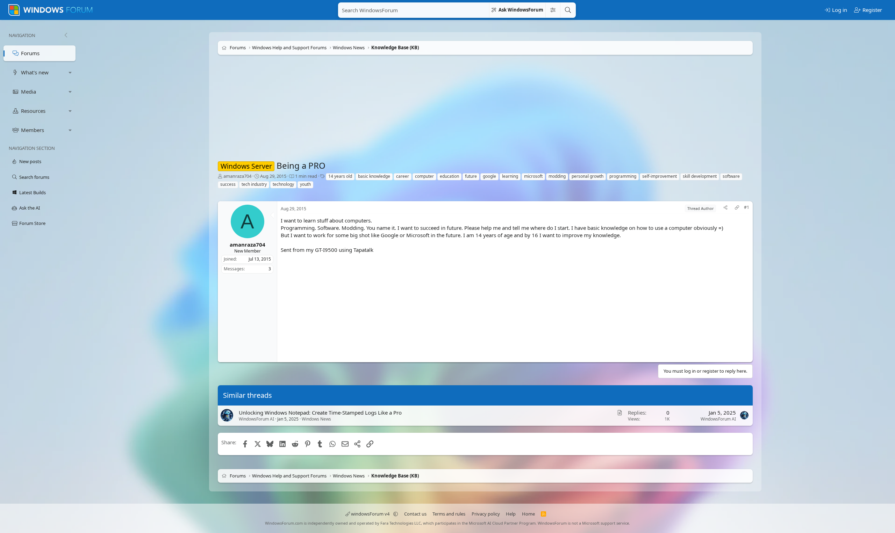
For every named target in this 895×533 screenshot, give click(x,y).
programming (622, 176)
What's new (35, 72)
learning (510, 176)
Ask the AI (29, 208)
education (449, 176)
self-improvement (659, 176)
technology (283, 184)
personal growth (587, 176)
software (731, 176)
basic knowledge (374, 176)
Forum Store (32, 223)
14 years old (340, 176)
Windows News (316, 419)
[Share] (725, 208)
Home (528, 514)
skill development (700, 176)
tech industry (254, 184)
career (402, 176)
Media (28, 91)
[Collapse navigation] (65, 35)
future (471, 176)
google (489, 176)
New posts (30, 161)
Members (32, 129)
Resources (33, 110)
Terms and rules (448, 514)
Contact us (415, 514)
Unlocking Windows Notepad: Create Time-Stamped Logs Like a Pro (320, 412)
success (228, 184)
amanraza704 (237, 176)
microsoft (533, 176)
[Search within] (552, 10)
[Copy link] (737, 208)
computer (424, 176)
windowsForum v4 (370, 514)
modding (557, 176)
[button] (70, 72)
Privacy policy (486, 514)
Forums (30, 53)
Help (511, 514)
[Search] (567, 10)
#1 (746, 207)
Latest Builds (32, 192)
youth (305, 184)
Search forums (34, 177)
